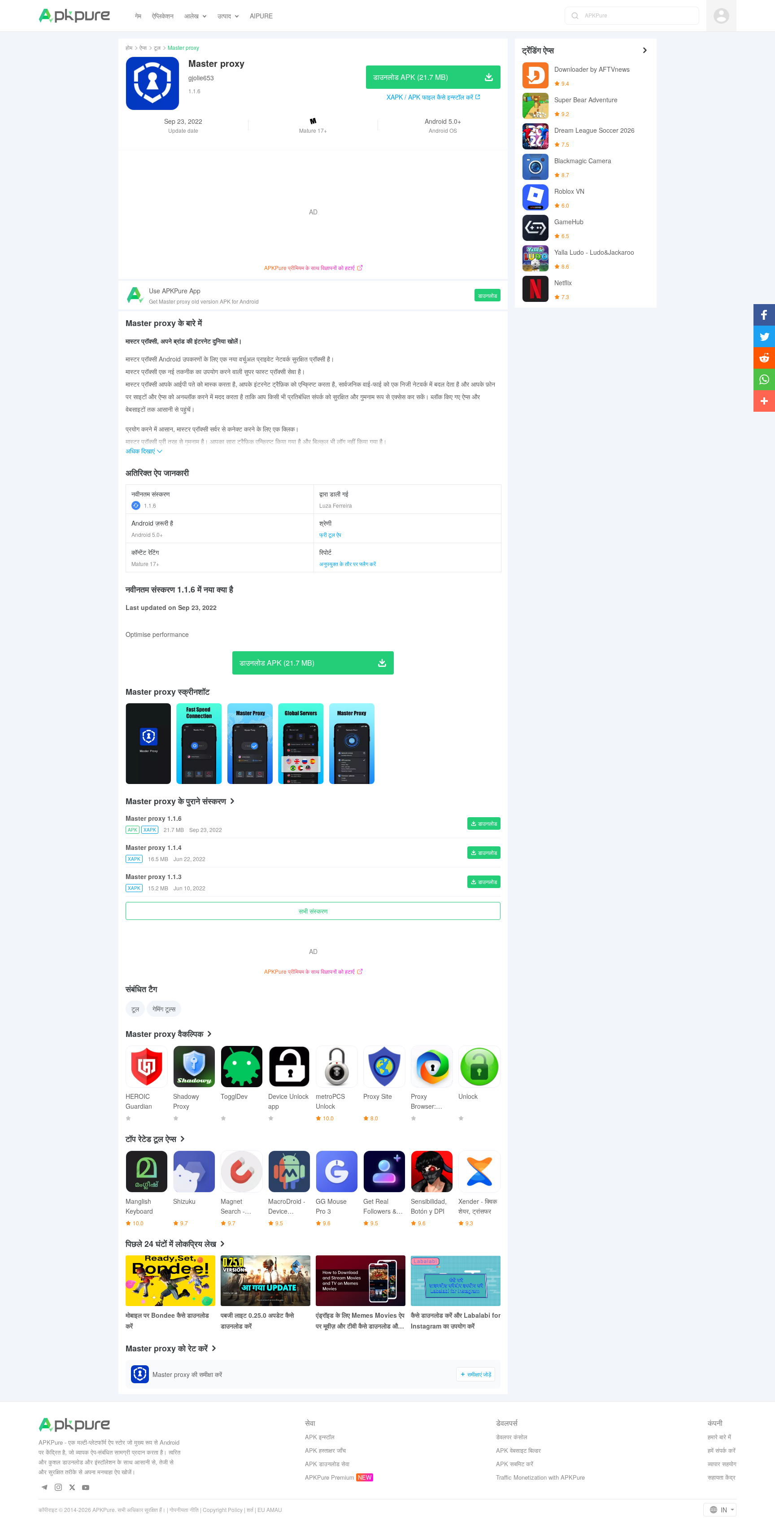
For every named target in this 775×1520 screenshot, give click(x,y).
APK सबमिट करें (514, 1463)
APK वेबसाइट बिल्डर (518, 1450)
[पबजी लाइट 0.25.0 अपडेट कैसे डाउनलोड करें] (265, 1280)
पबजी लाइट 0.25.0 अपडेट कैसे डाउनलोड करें (257, 1320)
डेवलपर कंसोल (511, 1437)
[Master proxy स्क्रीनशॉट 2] (250, 743)
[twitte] (72, 1488)
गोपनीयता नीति (184, 1509)
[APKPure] (74, 16)
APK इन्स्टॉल (320, 1437)
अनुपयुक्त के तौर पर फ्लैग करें (347, 563)
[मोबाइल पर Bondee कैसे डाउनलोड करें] (170, 1280)
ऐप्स (143, 47)
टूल (157, 47)
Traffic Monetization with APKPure (540, 1477)
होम (129, 47)
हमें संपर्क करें (722, 1450)
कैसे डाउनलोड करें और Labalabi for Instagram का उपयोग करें (456, 1320)
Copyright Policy (223, 1509)
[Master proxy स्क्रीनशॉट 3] (300, 743)
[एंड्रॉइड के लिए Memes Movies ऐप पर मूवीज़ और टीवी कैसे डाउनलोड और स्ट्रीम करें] (360, 1280)
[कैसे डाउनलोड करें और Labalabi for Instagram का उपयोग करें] (456, 1280)
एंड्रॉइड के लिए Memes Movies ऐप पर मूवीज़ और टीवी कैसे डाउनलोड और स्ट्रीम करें (360, 1321)
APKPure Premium (329, 1477)
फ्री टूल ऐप (330, 534)
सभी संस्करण (313, 910)
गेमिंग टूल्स (163, 1008)
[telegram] (44, 1488)
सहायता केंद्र (722, 1477)
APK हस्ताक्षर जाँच (325, 1450)
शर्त (250, 1509)
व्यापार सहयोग (722, 1463)
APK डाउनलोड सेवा (327, 1463)
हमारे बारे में (719, 1437)
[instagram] (58, 1488)
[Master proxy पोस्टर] (148, 743)
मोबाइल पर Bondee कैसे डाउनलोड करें (167, 1320)
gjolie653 (201, 77)
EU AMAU (269, 1509)
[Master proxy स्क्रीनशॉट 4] (351, 743)
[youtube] (85, 1488)
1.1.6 (150, 505)
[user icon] (721, 16)
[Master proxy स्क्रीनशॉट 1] (199, 743)
